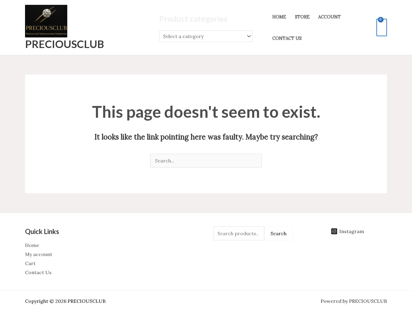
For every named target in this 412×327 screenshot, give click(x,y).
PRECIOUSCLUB (64, 43)
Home (279, 17)
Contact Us (287, 38)
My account (38, 254)
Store (302, 17)
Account (329, 17)
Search (279, 233)
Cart (30, 263)
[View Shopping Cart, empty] (381, 27)
